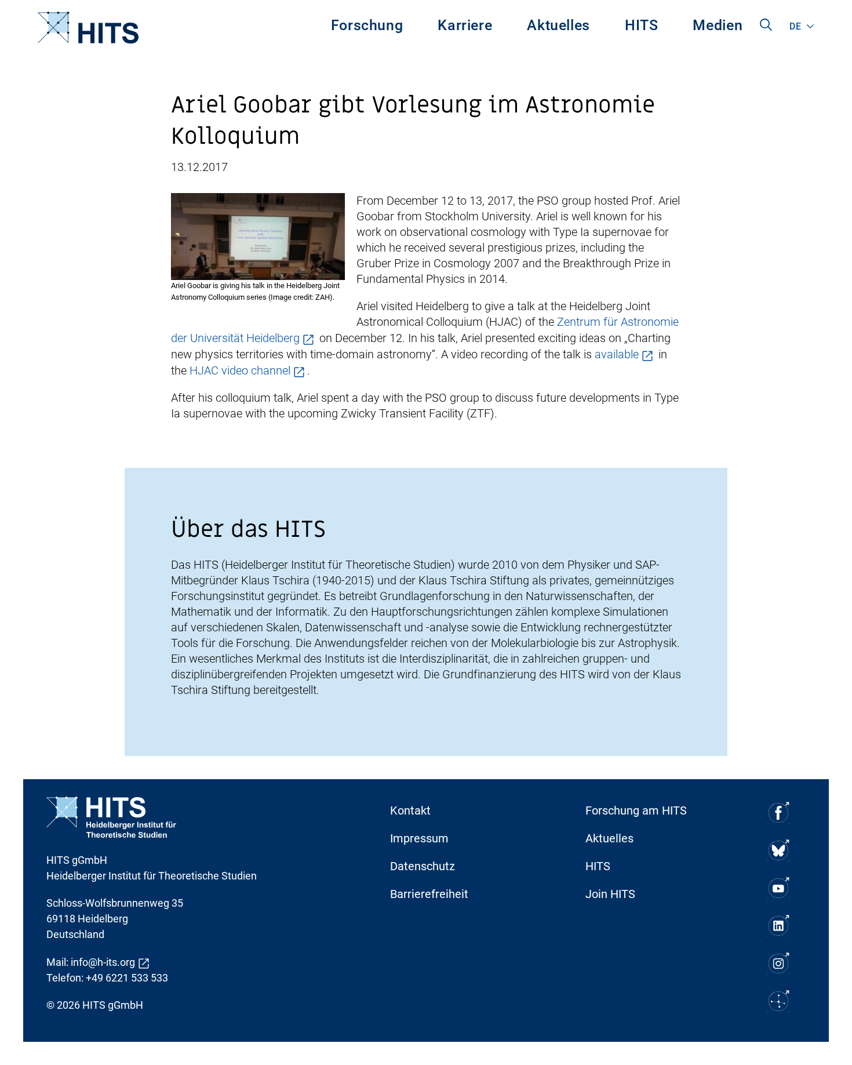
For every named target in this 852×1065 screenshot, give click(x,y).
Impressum (419, 838)
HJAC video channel (240, 370)
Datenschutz (422, 866)
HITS (641, 25)
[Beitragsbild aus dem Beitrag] (258, 235)
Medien (717, 25)
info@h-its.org (103, 962)
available (617, 354)
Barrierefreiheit (429, 894)
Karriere (465, 25)
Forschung (367, 25)
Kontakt (410, 810)
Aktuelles (558, 25)
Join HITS (610, 894)
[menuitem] (367, 27)
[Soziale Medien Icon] (778, 812)
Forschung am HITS (636, 810)
